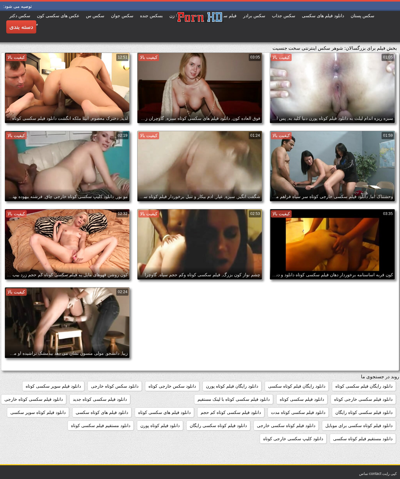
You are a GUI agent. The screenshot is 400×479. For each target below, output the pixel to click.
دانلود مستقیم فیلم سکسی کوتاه (100, 425)
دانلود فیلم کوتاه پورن (160, 425)
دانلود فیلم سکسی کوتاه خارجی (33, 399)
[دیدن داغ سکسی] (200, 26)
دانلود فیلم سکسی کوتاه (302, 399)
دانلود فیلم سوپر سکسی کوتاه (53, 386)
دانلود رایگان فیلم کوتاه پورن (232, 386)
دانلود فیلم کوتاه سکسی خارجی (286, 425)
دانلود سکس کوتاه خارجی (114, 386)
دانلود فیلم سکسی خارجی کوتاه (363, 399)
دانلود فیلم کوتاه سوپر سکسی (38, 412)
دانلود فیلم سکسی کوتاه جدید (100, 399)
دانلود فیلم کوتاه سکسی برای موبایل (358, 425)
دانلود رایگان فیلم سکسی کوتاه (363, 386)
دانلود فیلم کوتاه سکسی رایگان (218, 425)
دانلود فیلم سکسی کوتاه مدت (298, 412)
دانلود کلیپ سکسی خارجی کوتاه (293, 438)
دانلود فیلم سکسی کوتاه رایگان (363, 412)
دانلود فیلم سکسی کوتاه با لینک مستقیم (234, 399)
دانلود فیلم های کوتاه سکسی (102, 412)
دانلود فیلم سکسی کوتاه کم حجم (231, 412)
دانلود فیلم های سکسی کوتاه (164, 412)
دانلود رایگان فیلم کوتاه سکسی (296, 386)
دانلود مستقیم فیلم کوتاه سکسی (362, 438)
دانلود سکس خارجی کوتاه (172, 386)
